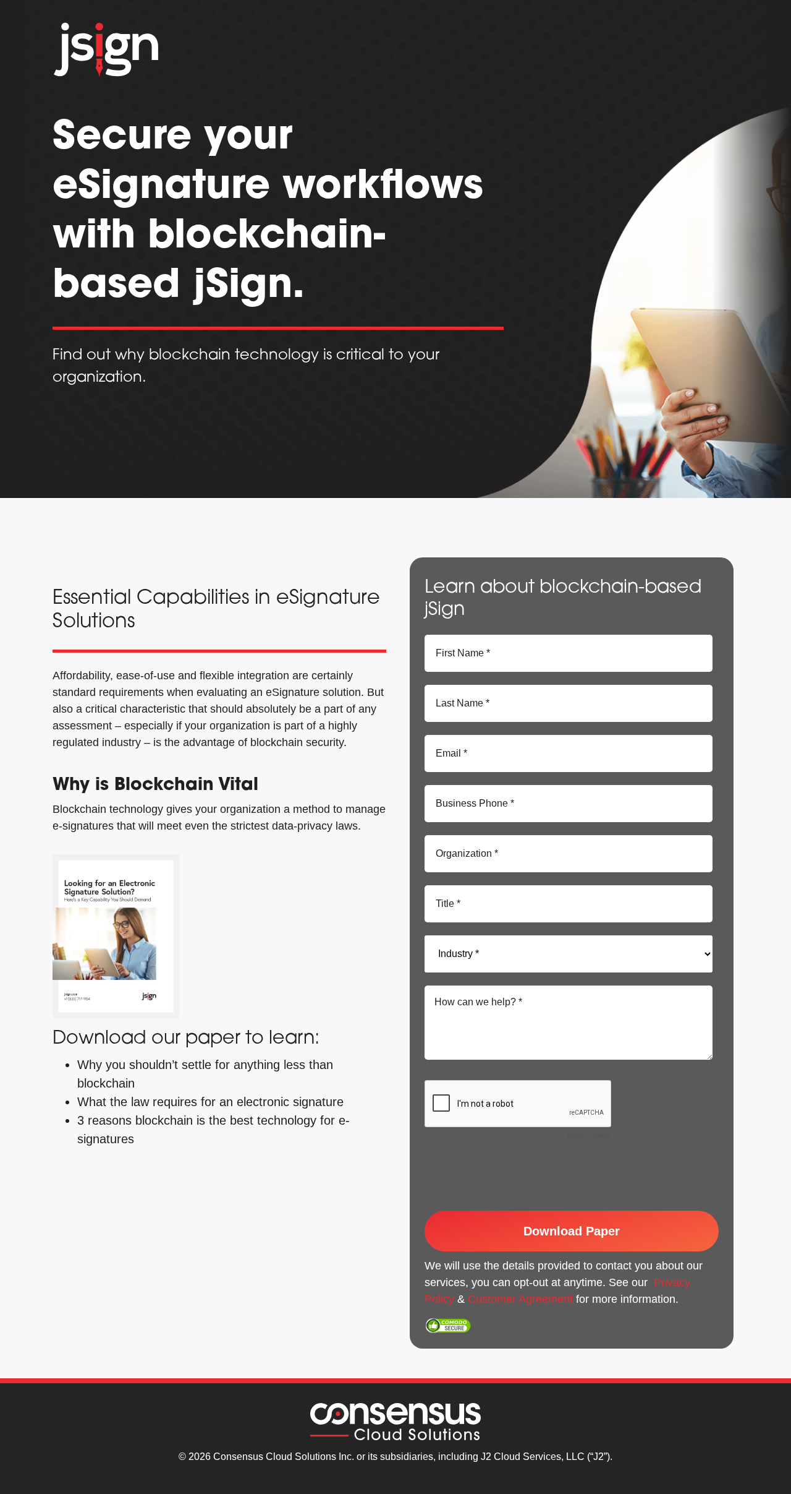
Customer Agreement (520, 1299)
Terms (601, 1135)
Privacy (577, 1135)
